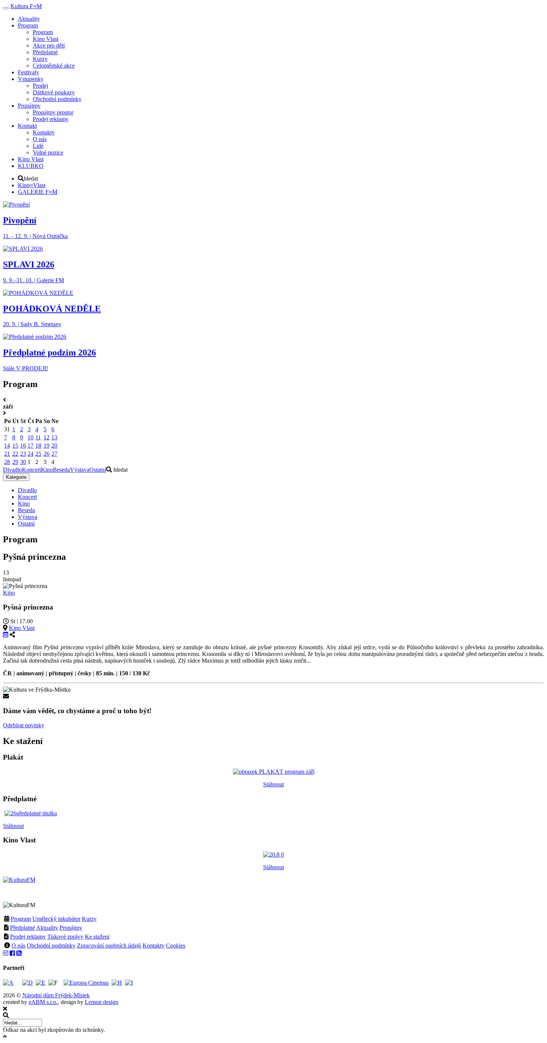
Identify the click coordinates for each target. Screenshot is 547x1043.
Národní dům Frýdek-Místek (56, 995)
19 (46, 445)
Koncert (31, 470)
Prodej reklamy (28, 936)
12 (46, 437)
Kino (47, 470)
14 (7, 445)
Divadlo (12, 470)
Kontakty (153, 945)
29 (15, 462)
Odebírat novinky (23, 725)
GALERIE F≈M (37, 192)
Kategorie (16, 477)
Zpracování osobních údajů (109, 945)
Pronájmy (71, 928)
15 (15, 445)
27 (54, 454)
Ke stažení (97, 936)
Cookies (175, 945)
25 (38, 454)
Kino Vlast (22, 628)
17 (30, 445)
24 (30, 454)
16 (23, 445)
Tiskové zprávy (65, 936)
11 (38, 437)
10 (30, 437)
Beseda (61, 470)
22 (15, 454)
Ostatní (97, 470)
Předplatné (22, 928)
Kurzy (89, 919)
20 (54, 445)
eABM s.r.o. (43, 1002)
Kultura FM (26, 6)
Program (21, 919)
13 (54, 437)
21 (7, 454)
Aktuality (47, 928)
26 (46, 454)
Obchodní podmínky (51, 945)
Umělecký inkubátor (56, 919)
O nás (18, 945)
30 (23, 462)
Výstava (79, 470)
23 (23, 454)
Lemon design (101, 1002)
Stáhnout (273, 784)
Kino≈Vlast (31, 185)
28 (7, 462)
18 (38, 445)
